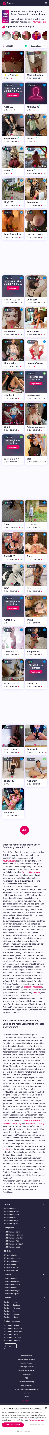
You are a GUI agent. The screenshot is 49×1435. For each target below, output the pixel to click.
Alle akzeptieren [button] (12, 1425)
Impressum (26, 1393)
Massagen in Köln (11, 1334)
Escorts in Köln (10, 1217)
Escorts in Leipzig (11, 1223)
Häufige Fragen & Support (26, 1359)
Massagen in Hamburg (13, 1328)
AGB (26, 1378)
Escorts (25, 872)
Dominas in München (12, 1285)
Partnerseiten (26, 1374)
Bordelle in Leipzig (11, 1317)
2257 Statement (26, 1385)
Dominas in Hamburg (12, 1282)
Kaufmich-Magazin (26, 1363)
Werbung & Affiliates (27, 1367)
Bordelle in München (12, 1308)
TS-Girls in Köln (10, 1264)
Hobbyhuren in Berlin (12, 1232)
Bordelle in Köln (10, 1311)
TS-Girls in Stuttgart (11, 1267)
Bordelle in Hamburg (12, 1305)
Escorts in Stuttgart (11, 1220)
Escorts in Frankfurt (32, 1120)
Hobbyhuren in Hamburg (13, 1235)
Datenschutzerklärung (26, 1382)
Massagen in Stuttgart (12, 1337)
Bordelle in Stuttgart (12, 1314)
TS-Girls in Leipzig (11, 1270)
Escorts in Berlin (10, 1208)
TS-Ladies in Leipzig (35, 1123)
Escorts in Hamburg (11, 1211)
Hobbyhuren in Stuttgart (13, 1244)
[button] (6, 35)
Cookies (26, 1397)
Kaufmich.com (9, 861)
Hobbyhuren (34, 872)
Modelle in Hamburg (12, 1123)
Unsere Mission (26, 1355)
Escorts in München (11, 1214)
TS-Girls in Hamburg (12, 1258)
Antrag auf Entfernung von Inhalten (27, 1389)
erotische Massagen (33, 987)
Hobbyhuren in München (13, 1238)
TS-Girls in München (11, 1261)
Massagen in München (13, 1331)
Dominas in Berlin (10, 1279)
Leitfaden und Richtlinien (26, 1370)
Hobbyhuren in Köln (11, 1241)
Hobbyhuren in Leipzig (12, 1247)
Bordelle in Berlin (10, 1302)
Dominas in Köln (10, 1288)
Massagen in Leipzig (12, 1340)
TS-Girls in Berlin (10, 1255)
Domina (36, 992)
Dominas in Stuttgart (12, 1291)
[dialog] (24, 1420)
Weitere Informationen (36, 1420)
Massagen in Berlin (11, 1325)
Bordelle (6, 1149)
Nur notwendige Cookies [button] (36, 1424)
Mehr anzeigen (39, 22)
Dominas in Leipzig (11, 1294)
